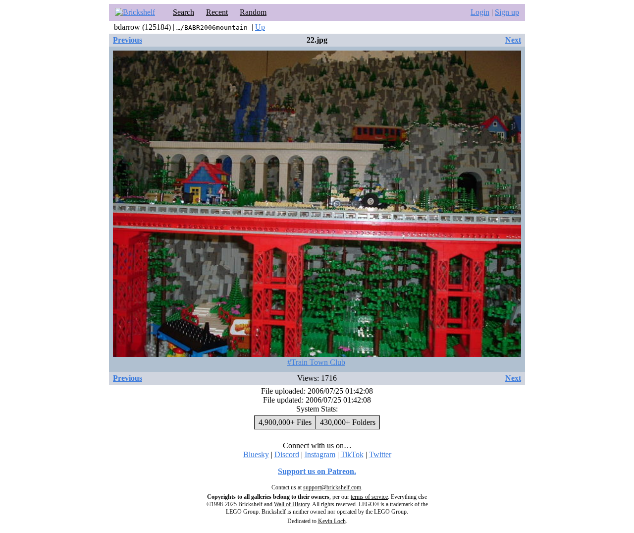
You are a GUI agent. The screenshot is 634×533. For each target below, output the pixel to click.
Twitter (380, 454)
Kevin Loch (332, 521)
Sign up (507, 12)
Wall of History (292, 504)
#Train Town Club (316, 362)
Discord (286, 454)
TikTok (352, 454)
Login (480, 12)
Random (253, 12)
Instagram (320, 454)
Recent (217, 12)
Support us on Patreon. (317, 471)
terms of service (369, 496)
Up (260, 27)
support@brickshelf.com (332, 487)
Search (183, 12)
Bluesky (256, 454)
